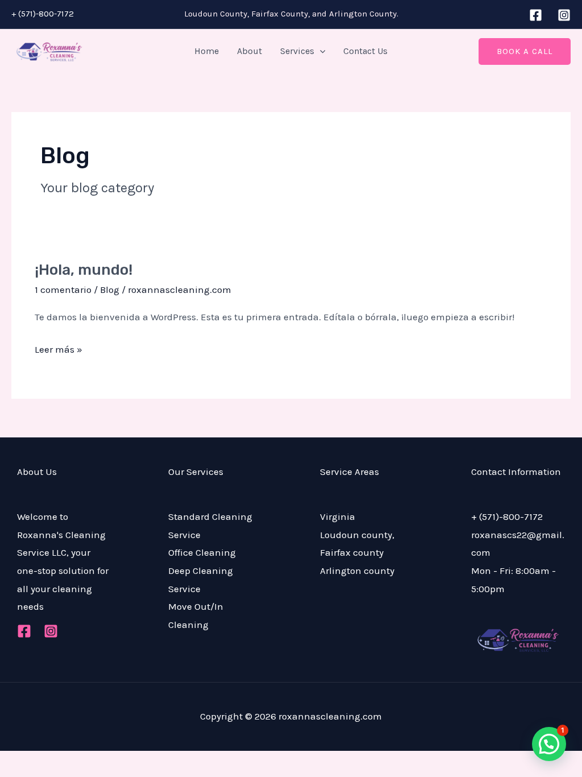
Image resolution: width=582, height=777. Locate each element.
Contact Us (365, 51)
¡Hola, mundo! (83, 270)
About (249, 51)
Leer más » (58, 348)
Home (206, 51)
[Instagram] (564, 15)
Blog (109, 289)
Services (297, 51)
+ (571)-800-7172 (42, 14)
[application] (320, 51)
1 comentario (63, 289)
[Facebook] (535, 15)
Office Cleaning (202, 552)
